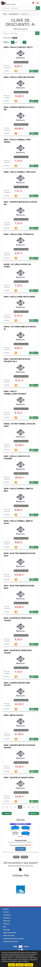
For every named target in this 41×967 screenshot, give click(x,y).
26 (33, 807)
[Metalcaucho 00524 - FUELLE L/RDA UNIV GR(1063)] (20, 84)
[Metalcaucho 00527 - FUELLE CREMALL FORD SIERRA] (20, 149)
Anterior (6, 813)
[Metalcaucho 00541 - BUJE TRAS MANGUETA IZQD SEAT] (20, 595)
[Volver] (4, 807)
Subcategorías (14, 14)
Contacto (6, 912)
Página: (6, 42)
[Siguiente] (37, 807)
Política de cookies (8, 935)
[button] (13, 42)
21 (11, 807)
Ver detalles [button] (20, 849)
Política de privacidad (9, 932)
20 (7, 807)
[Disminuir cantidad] (16, 71)
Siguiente (34, 813)
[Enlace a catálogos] (20, 889)
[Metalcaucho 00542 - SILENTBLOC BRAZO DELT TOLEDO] (20, 627)
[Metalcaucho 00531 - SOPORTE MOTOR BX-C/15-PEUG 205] (20, 211)
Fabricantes (6, 921)
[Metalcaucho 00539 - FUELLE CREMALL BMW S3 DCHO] (20, 530)
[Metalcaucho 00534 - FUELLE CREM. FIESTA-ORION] (20, 303)
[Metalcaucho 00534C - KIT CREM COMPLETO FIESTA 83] (20, 336)
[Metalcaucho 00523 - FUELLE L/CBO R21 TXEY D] (20, 54)
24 (24, 807)
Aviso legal (6, 930)
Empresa (6, 909)
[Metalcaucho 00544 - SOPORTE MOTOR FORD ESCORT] (20, 692)
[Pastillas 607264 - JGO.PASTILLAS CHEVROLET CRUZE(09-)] (20, 831)
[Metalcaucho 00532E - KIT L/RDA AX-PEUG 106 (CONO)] (20, 273)
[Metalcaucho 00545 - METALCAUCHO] (20, 722)
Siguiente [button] (24, 857)
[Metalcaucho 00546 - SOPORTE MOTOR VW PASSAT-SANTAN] (20, 754)
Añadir (36, 71)
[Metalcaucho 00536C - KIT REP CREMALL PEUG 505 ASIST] (20, 433)
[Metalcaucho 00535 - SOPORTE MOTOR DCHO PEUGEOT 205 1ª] (20, 368)
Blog (4, 927)
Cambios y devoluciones (10, 941)
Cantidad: (7, 71)
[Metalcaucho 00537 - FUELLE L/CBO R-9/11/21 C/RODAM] (20, 465)
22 (16, 807)
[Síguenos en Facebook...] (22, 950)
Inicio (5, 14)
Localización (7, 915)
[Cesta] (33, 3)
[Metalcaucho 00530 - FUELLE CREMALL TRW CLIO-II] (20, 179)
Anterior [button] (16, 857)
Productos (6, 924)
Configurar (29, 965)
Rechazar (19, 965)
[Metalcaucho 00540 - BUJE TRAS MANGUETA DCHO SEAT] (20, 562)
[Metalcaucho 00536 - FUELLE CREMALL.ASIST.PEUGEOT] (20, 401)
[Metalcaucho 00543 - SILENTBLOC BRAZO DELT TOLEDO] (20, 660)
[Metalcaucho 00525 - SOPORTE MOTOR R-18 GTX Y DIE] (20, 116)
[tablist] (20, 840)
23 (20, 807)
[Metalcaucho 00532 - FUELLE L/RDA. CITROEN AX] (20, 241)
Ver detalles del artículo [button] (21, 62)
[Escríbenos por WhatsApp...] (19, 950)
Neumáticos (6, 918)
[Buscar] (38, 8)
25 (28, 807)
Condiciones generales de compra (13, 938)
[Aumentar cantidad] (30, 71)
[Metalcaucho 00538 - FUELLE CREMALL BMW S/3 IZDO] (20, 498)
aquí (14, 958)
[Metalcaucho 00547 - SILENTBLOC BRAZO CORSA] (20, 784)
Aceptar (11, 965)
